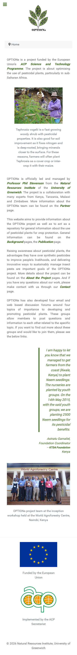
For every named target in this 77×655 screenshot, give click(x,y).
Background (15, 242)
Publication (45, 242)
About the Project (38, 278)
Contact (65, 287)
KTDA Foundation (59, 447)
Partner (65, 206)
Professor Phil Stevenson (25, 183)
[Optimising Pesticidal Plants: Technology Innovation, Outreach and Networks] (38, 18)
